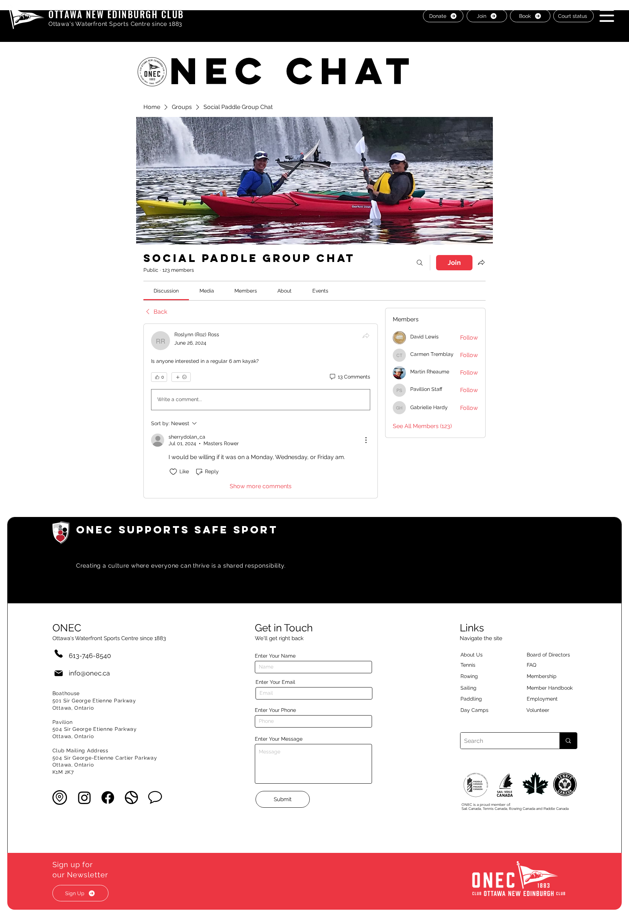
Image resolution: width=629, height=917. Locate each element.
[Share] (365, 335)
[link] (166, 291)
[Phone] (58, 653)
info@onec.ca (89, 673)
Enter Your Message (278, 738)
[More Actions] (365, 440)
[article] (260, 411)
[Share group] (481, 262)
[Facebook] (107, 797)
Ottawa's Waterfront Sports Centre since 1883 (115, 23)
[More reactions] (181, 377)
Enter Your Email (275, 682)
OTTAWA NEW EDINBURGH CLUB (116, 14)
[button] (607, 15)
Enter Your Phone (275, 710)
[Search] (419, 262)
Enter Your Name (275, 655)
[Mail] (58, 673)
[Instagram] (84, 797)
